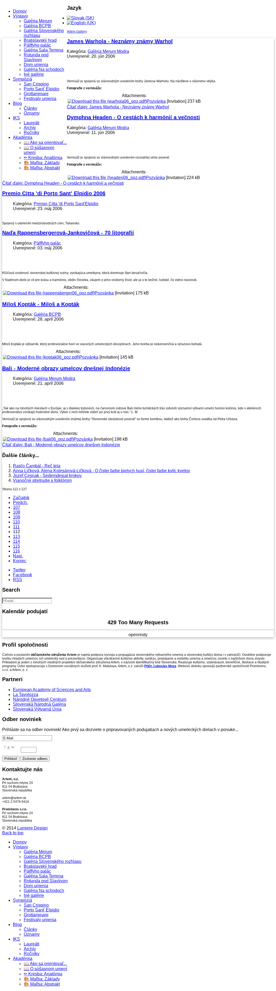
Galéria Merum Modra (108, 51)
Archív (30, 127)
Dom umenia (36, 64)
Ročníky (31, 132)
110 (16, 522)
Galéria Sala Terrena (43, 50)
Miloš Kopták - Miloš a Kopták (40, 304)
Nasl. (18, 556)
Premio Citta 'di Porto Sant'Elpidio (66, 203)
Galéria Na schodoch (44, 69)
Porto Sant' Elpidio (41, 89)
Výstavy (20, 16)
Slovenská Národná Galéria (39, 704)
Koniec (19, 560)
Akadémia (22, 137)
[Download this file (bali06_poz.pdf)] (38, 439)
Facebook (22, 574)
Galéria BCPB (37, 25)
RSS (17, 579)
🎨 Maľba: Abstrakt (42, 168)
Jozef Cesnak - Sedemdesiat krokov (47, 475)
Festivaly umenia (40, 98)
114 (16, 541)
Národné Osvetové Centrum (39, 699)
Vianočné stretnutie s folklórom (42, 480)
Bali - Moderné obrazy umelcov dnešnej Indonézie (66, 368)
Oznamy (32, 113)
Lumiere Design (32, 828)
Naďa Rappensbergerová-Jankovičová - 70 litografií (68, 233)
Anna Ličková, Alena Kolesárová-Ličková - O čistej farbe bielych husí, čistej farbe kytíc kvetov (101, 470)
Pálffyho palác (37, 45)
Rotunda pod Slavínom (36, 57)
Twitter (19, 570)
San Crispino (36, 84)
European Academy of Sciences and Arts (52, 689)
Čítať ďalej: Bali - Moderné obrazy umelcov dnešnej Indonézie (61, 445)
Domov (20, 11)
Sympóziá (22, 79)
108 (16, 512)
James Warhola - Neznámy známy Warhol (120, 41)
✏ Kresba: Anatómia (43, 157)
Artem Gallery (77, 31)
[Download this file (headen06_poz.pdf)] (107, 177)
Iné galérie (34, 74)
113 (16, 536)
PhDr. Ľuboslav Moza (160, 666)
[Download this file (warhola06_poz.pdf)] (107, 101)
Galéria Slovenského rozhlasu (52, 861)
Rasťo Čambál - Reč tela (36, 466)
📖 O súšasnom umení (45, 968)
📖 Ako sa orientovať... (45, 142)
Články (30, 108)
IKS (16, 118)
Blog (17, 103)
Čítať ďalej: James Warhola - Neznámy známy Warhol (118, 107)
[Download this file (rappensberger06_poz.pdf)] (49, 293)
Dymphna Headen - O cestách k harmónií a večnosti (133, 117)
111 (16, 526)
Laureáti (31, 123)
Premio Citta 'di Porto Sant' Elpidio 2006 (53, 193)
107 (16, 507)
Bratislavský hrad (40, 40)
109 (16, 517)
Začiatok (21, 497)
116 (16, 551)
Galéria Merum (38, 21)
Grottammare (36, 93)
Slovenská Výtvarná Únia (37, 709)
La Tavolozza (25, 694)
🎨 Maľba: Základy (42, 162)
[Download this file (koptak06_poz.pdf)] (41, 357)
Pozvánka (156, 101)
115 (16, 546)
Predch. (20, 502)
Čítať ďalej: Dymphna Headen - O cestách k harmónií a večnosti (63, 183)
